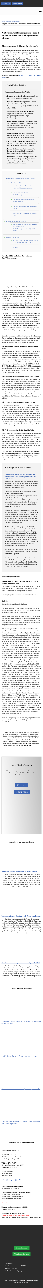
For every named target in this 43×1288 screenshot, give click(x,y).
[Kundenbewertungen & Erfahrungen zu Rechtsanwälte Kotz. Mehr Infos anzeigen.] (21, 1242)
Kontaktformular (22, 1248)
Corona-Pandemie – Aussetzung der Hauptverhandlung (21, 1089)
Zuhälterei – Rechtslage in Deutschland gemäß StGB (21, 963)
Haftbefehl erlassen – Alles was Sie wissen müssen (19, 871)
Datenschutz (9, 1263)
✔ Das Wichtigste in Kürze (14, 183)
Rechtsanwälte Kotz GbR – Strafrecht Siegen (23, 1280)
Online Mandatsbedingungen (14, 1271)
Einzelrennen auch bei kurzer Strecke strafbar (20, 178)
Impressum (8, 1261)
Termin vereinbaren (21, 1254)
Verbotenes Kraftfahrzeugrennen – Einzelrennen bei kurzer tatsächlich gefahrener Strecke (21, 35)
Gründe (15, 247)
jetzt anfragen (21, 785)
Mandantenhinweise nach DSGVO (15, 1266)
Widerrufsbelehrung (11, 1268)
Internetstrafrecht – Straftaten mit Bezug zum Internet (21, 916)
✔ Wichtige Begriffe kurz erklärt (16, 221)
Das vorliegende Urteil (13, 237)
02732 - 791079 (23, 792)
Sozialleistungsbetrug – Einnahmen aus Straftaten (20, 1056)
